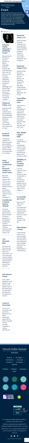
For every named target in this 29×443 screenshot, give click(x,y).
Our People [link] (19, 357)
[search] (23, 6)
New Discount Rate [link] (5, 241)
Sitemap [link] (14, 364)
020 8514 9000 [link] (8, 1)
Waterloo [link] (14, 369)
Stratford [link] (5, 369)
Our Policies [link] (19, 362)
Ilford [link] (14, 371)
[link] (27, 12)
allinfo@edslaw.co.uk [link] (19, 1)
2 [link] (14, 333)
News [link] (5, 31)
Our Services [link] (9, 360)
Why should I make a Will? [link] (21, 135)
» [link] (16, 333)
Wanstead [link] (23, 369)
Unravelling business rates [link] (21, 100)
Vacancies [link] (20, 360)
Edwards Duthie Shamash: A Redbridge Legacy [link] (6, 49)
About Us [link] (9, 357)
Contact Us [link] (9, 362)
